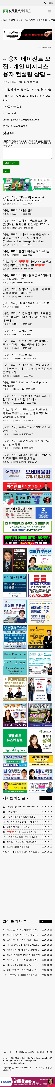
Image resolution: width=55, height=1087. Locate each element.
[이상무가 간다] (27, 190)
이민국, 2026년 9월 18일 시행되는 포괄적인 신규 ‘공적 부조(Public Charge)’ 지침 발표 (27, 413)
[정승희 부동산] (40, 715)
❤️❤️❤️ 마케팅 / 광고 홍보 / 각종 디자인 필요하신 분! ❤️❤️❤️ (27, 263)
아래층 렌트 (18, 210)
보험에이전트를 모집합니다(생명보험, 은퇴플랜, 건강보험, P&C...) (27, 222)
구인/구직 (47, 47)
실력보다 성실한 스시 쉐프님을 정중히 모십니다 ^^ (26, 291)
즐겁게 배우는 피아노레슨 (26, 251)
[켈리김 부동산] (40, 560)
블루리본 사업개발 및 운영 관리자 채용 (26, 429)
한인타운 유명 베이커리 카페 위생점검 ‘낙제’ (23, 935)
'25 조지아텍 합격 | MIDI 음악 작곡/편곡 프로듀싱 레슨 (27, 456)
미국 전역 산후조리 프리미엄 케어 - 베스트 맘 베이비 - (26, 397)
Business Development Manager (25, 384)
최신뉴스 (13, 1052)
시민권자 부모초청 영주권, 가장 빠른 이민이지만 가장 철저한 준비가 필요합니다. (27, 368)
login (51, 3)
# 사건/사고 (30, 20)
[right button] (49, 798)
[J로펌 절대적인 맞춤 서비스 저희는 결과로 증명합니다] (15, 689)
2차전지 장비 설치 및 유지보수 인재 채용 (26, 442)
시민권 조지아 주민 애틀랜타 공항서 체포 (23, 930)
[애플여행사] (41, 760)
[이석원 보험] (27, 490)
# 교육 (52, 20)
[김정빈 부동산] (41, 774)
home (40, 48)
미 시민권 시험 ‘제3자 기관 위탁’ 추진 (23, 955)
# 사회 (20, 20)
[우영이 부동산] (27, 504)
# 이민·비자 (42, 20)
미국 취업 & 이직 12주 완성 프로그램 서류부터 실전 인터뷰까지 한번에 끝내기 (27, 317)
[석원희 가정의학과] (15, 761)
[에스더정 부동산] (40, 689)
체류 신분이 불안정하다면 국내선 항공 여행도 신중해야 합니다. (26, 342)
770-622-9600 (23, 1060)
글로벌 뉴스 (33, 1052)
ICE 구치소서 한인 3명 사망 (19, 965)
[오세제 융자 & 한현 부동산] (27, 480)
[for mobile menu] (49, 11)
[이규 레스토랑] (27, 34)
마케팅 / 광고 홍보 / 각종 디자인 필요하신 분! (27, 277)
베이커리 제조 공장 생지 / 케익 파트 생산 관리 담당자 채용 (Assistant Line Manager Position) (26, 238)
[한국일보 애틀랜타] (17, 11)
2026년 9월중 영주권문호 (26, 303)
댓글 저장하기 (11, 163)
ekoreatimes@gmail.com (14, 1063)
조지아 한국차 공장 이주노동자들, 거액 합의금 (23, 940)
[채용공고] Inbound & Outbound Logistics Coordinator (23, 199)
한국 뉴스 (44, 1052)
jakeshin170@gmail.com (25, 119)
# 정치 (4, 20)
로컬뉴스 (23, 1052)
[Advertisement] (27, 887)
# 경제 (12, 20)
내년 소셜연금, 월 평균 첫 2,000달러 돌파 (23, 945)
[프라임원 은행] (15, 585)
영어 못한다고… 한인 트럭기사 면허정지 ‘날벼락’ (23, 970)
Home (5, 1052)
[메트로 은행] (40, 611)
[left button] (42, 798)
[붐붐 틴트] (40, 585)
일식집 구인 (18, 330)
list (6, 171)
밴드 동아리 (18, 354)
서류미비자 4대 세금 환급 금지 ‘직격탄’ (23, 950)
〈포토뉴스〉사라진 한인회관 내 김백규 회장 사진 (24, 975)
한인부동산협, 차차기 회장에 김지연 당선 (23, 960)
